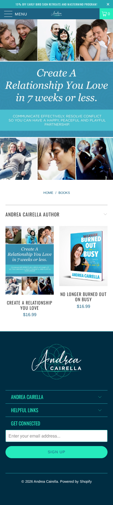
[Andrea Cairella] (56, 13)
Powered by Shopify (76, 481)
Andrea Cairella (46, 481)
